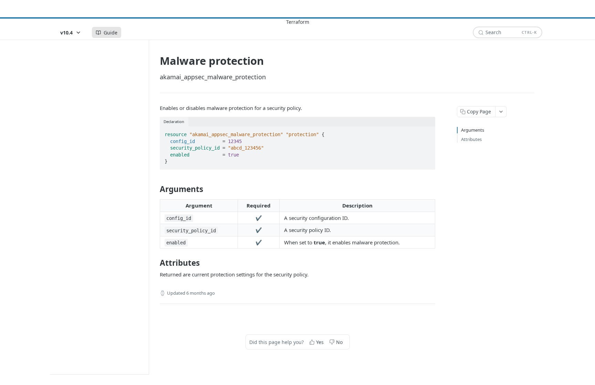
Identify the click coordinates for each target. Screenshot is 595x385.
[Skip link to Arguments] (155, 189)
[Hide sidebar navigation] (147, 207)
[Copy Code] (426, 132)
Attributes (471, 139)
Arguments (472, 130)
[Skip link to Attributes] (155, 263)
